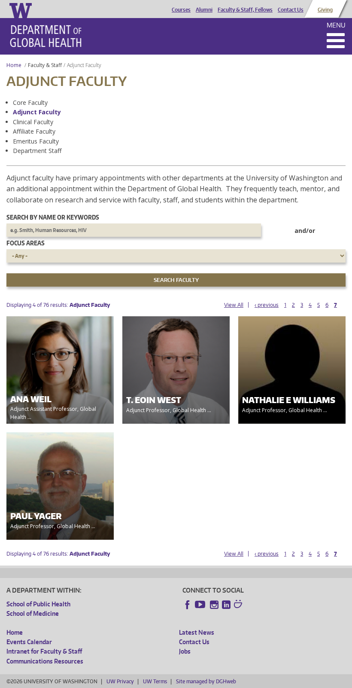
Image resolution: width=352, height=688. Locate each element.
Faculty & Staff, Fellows (245, 9)
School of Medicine (32, 613)
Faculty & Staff (45, 65)
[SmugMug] (239, 605)
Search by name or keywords (52, 217)
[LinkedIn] (226, 604)
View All (233, 305)
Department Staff (37, 151)
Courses (181, 9)
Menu (336, 25)
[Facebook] (187, 604)
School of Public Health (38, 604)
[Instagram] (214, 604)
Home (13, 65)
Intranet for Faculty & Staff (44, 651)
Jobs (185, 651)
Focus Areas (25, 243)
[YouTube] (200, 604)
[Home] (45, 36)
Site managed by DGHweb (206, 681)
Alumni (204, 9)
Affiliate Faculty (34, 131)
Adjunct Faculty (37, 112)
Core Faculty (30, 102)
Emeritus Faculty (36, 141)
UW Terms (155, 681)
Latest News (196, 632)
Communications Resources (44, 661)
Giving (325, 9)
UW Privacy (120, 681)
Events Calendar (29, 641)
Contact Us (290, 9)
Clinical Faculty (33, 122)
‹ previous (267, 305)
